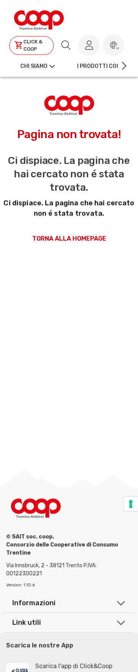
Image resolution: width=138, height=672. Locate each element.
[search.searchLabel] (66, 45)
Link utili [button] (26, 622)
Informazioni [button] (34, 603)
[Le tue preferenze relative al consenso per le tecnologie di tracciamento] (130, 504)
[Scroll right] (123, 66)
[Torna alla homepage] (39, 18)
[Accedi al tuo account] (89, 45)
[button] (113, 45)
